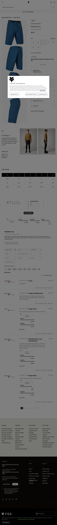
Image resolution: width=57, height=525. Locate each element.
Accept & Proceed (42, 94)
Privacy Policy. (42, 90)
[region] (28, 87)
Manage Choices (14, 94)
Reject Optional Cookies (31, 94)
